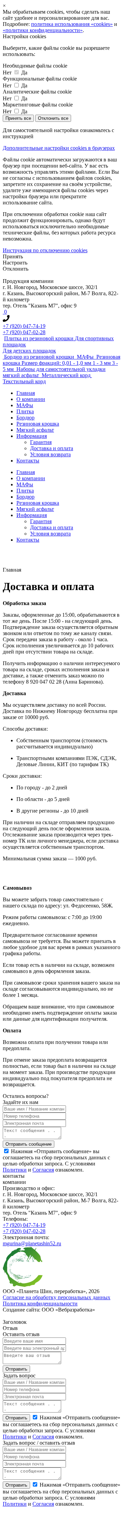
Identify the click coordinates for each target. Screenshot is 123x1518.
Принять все (18, 118)
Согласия (43, 1170)
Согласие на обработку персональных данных (56, 1297)
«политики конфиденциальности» (43, 30)
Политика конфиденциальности (40, 1303)
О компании (30, 399)
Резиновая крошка (37, 424)
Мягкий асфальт (35, 430)
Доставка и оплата (51, 448)
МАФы (24, 405)
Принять (13, 256)
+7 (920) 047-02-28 (24, 332)
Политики (15, 1170)
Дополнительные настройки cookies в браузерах (59, 148)
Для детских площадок (29, 351)
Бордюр (25, 417)
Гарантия (41, 442)
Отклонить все (53, 118)
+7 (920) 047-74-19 (24, 326)
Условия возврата (50, 454)
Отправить (16, 1417)
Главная (25, 393)
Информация (31, 436)
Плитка (25, 411)
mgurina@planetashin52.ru (32, 1243)
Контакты (27, 460)
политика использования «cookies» (72, 24)
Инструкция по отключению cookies (45, 250)
